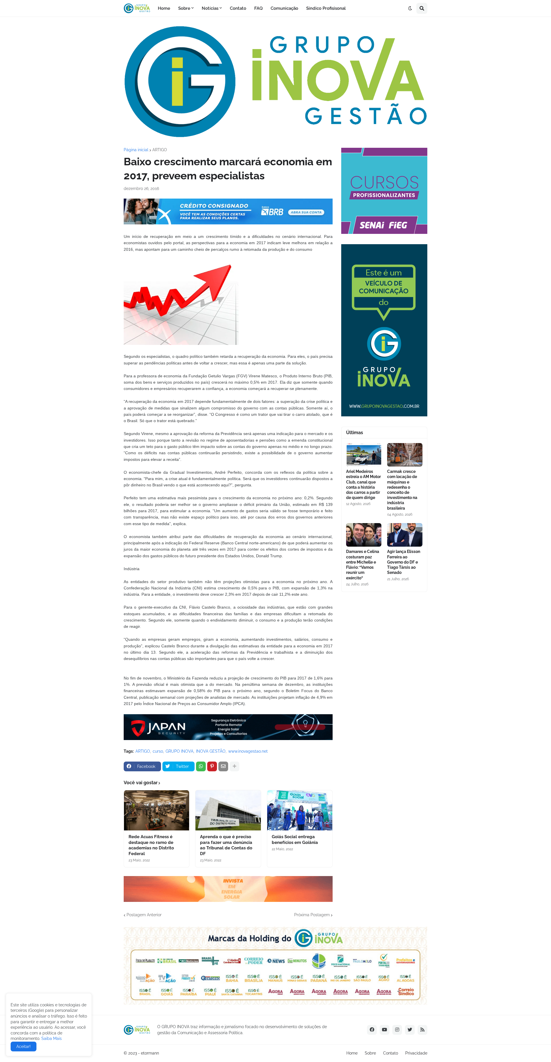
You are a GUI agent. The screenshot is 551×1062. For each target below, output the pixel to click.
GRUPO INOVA (179, 751)
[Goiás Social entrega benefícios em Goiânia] (299, 810)
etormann (150, 1053)
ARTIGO (159, 150)
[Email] (223, 766)
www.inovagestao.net (248, 751)
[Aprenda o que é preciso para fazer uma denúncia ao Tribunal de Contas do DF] (228, 810)
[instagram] (397, 1030)
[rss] (422, 1030)
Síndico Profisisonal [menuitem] (326, 8)
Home (352, 1053)
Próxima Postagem (312, 914)
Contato (390, 1053)
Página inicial (136, 150)
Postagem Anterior (144, 914)
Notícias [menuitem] (210, 8)
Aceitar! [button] (23, 1046)
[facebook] (372, 1030)
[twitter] (410, 1030)
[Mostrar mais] (234, 766)
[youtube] (384, 1030)
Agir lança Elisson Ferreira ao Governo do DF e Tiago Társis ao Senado (403, 562)
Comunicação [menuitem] (284, 8)
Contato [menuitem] (238, 8)
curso (158, 751)
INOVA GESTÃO (211, 751)
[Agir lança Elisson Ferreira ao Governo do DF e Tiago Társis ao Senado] (404, 535)
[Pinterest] (212, 766)
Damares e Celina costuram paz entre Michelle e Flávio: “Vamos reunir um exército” (362, 564)
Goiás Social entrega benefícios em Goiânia (295, 839)
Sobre (370, 1053)
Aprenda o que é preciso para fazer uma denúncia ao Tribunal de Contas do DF (226, 845)
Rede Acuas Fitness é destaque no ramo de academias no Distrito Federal (151, 845)
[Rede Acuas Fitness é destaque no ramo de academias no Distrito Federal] (156, 810)
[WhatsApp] (201, 766)
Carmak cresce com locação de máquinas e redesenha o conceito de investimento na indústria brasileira (402, 489)
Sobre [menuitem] (184, 8)
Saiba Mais (51, 1038)
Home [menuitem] (164, 8)
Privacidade (416, 1053)
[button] (410, 8)
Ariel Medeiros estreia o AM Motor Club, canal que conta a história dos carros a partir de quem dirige (363, 484)
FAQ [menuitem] (258, 8)
